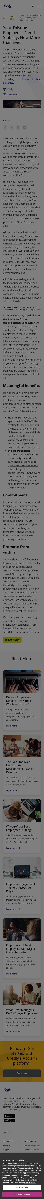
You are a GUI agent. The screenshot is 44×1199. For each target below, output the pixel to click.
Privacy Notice (29, 1182)
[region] (22, 1176)
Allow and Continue (22, 1194)
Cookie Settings (22, 1187)
